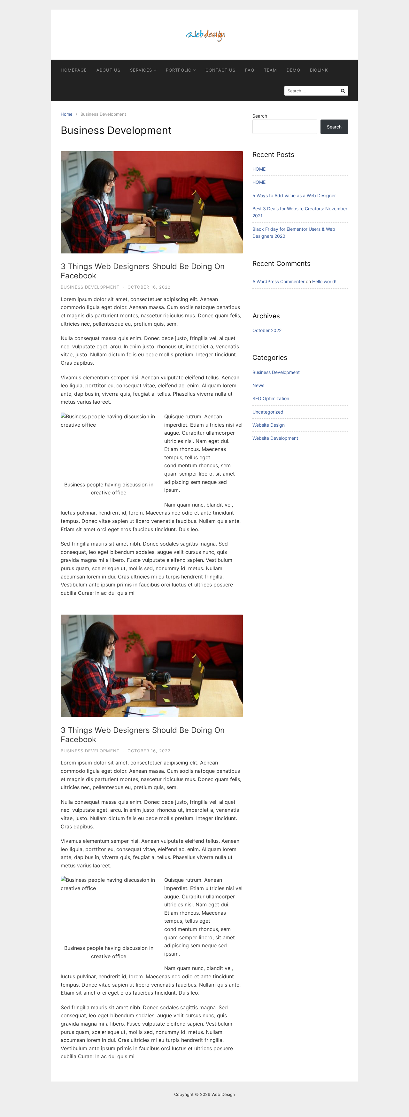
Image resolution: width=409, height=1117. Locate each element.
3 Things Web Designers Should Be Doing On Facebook (143, 271)
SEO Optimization (270, 398)
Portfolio (179, 70)
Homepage (74, 70)
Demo (293, 70)
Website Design (268, 425)
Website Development (275, 438)
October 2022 (267, 330)
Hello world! (324, 281)
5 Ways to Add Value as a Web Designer (294, 195)
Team (270, 70)
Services (141, 70)
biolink (319, 70)
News (258, 385)
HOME (259, 169)
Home (67, 114)
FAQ (249, 70)
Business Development (90, 287)
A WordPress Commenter (278, 281)
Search (259, 116)
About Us (108, 70)
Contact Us (220, 70)
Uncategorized (267, 412)
